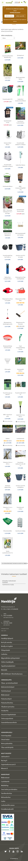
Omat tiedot (5, 739)
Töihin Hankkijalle (7, 662)
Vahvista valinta (9, 16)
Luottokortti (5, 781)
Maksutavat (5, 695)
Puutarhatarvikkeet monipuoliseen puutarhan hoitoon (14, 563)
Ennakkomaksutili (7, 809)
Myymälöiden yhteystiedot (10, 658)
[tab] (14, 563)
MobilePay (4, 785)
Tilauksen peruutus (7, 707)
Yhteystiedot (5, 650)
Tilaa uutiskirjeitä (7, 747)
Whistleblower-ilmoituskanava (11, 674)
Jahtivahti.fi (5, 756)
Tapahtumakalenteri (8, 666)
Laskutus (4, 654)
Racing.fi (4, 760)
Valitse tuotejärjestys (6, 35)
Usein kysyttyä (6, 735)
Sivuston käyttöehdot (8, 714)
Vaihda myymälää (20, 16)
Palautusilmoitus (7, 703)
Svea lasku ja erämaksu (9, 789)
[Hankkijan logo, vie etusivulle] (10, 2)
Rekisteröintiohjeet (7, 687)
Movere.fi (4, 768)
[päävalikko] (2, 2)
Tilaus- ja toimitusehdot (9, 683)
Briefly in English (7, 646)
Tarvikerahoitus (6, 793)
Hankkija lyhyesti (7, 638)
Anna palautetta (6, 743)
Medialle (4, 670)
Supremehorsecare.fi (8, 764)
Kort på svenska (6, 642)
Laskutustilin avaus (8, 805)
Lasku (3, 801)
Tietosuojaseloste (7, 718)
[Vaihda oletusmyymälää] (19, 2)
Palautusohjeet (6, 699)
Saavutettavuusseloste (9, 722)
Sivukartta (4, 711)
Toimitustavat (6, 691)
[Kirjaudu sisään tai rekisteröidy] (21, 2)
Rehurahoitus (6, 797)
